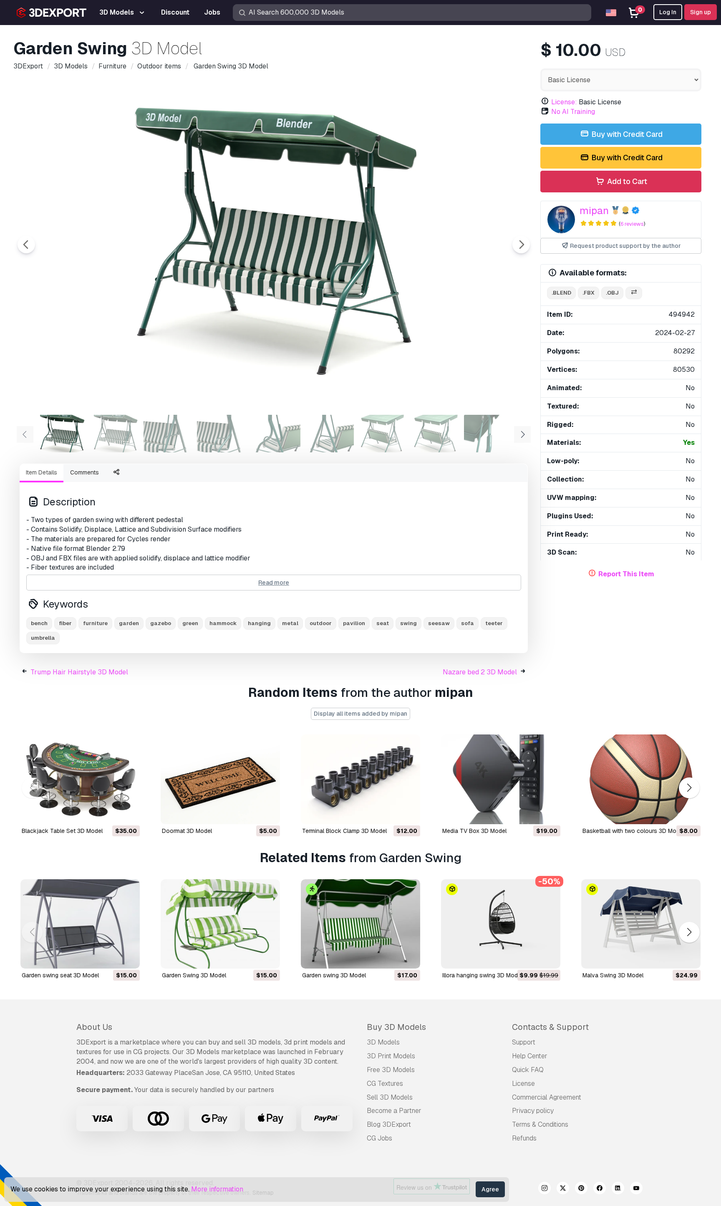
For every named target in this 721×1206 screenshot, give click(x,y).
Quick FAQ (528, 1069)
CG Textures (385, 1083)
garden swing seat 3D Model (60, 975)
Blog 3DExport (389, 1124)
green (190, 623)
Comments (84, 472)
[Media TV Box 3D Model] (500, 779)
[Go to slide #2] (115, 433)
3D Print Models (391, 1056)
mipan (594, 210)
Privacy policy (533, 1110)
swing (408, 623)
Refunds (524, 1138)
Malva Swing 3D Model (612, 975)
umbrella (43, 637)
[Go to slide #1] (62, 433)
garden (129, 623)
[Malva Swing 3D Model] (641, 924)
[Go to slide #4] (222, 433)
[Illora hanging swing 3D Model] (500, 924)
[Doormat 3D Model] (220, 779)
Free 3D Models (391, 1069)
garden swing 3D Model (334, 975)
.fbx (588, 292)
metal (290, 623)
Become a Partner (394, 1110)
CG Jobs (379, 1138)
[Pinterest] (581, 1189)
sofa (467, 623)
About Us (94, 1027)
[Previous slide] (26, 244)
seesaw (439, 623)
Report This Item (626, 574)
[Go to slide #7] (382, 433)
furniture (95, 623)
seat (382, 623)
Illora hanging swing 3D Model (482, 975)
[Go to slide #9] (489, 433)
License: (564, 102)
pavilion (354, 623)
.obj (612, 292)
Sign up (700, 12)
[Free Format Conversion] (634, 293)
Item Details (41, 472)
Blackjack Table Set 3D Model (62, 831)
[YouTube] (636, 1189)
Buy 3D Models (396, 1027)
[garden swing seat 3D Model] (80, 924)
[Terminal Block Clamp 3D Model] (360, 779)
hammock (223, 623)
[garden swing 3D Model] (360, 924)
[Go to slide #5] (275, 433)
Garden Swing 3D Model (194, 975)
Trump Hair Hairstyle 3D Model (79, 672)
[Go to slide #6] (329, 433)
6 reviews (632, 223)
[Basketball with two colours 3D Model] (641, 779)
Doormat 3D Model (187, 831)
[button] (689, 787)
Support (523, 1042)
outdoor (321, 623)
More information (217, 1189)
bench (39, 623)
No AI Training (573, 111)
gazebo (160, 623)
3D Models (383, 1042)
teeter (494, 623)
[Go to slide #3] (169, 433)
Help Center (529, 1056)
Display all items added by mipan (360, 713)
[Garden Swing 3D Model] (220, 924)
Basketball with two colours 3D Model (633, 831)
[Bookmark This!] (127, 812)
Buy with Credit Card (626, 134)
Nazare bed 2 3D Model (480, 672)
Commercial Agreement (546, 1097)
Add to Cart (626, 181)
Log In (667, 12)
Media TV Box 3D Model (474, 831)
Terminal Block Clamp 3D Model (344, 831)
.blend (561, 292)
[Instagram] (544, 1189)
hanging (259, 623)
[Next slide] (521, 244)
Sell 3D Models (390, 1097)
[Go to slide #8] (436, 433)
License (523, 1083)
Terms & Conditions (540, 1124)
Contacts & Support (550, 1027)
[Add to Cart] (110, 812)
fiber (65, 623)
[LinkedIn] (618, 1189)
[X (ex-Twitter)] (563, 1189)
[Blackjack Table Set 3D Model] (80, 779)
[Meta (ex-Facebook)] (599, 1189)
